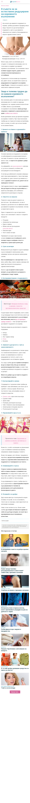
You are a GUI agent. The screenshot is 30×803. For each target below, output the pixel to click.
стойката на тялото (10, 113)
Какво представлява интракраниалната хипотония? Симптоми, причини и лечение (12, 570)
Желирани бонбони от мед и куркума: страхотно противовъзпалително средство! (17, 306)
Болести (3, 567)
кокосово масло (8, 228)
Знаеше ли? (4, 606)
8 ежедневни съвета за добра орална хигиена (14, 550)
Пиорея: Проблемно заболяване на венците (13, 649)
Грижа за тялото (5, 547)
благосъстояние (5, 5)
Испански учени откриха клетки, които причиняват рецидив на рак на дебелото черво (14, 609)
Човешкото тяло (5, 588)
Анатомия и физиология (7, 686)
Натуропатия (4, 666)
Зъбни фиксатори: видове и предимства (11, 630)
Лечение (3, 627)
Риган (4, 339)
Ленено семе (7, 396)
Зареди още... (15, 692)
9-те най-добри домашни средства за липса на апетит (15, 669)
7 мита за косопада (8, 688)
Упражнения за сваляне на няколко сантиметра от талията (15, 441)
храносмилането (18, 166)
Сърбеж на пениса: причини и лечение (15, 590)
